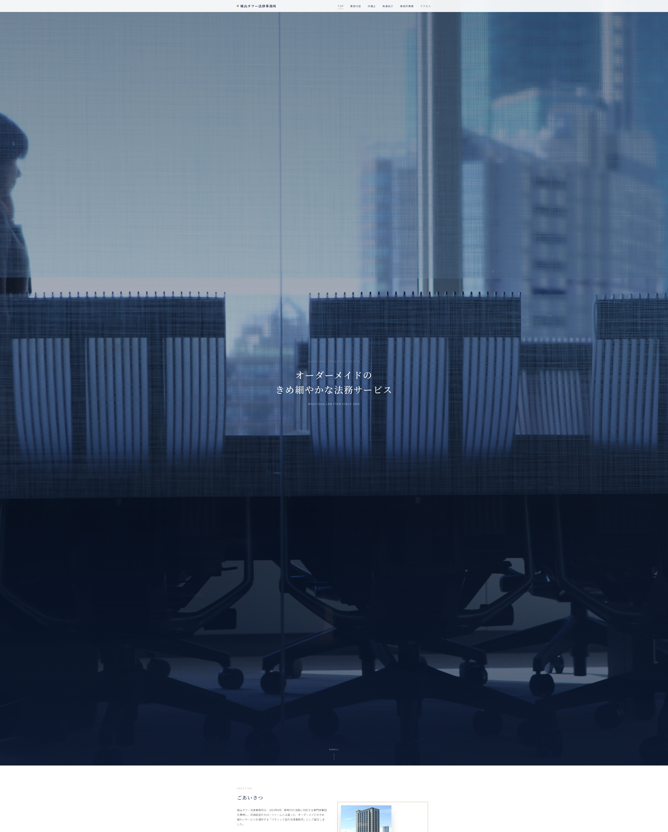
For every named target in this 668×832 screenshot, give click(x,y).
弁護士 (372, 6)
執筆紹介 (388, 6)
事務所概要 (407, 6)
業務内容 (355, 6)
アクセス (425, 6)
